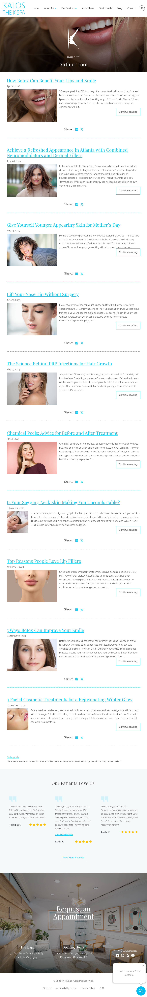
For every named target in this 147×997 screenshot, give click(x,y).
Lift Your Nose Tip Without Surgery (43, 294)
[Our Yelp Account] (128, 955)
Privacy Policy (88, 988)
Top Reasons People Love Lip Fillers (44, 561)
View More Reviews (73, 857)
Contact (131, 8)
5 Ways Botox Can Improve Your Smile (45, 630)
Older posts (13, 757)
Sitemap (47, 988)
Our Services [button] (68, 8)
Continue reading (129, 111)
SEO (101, 988)
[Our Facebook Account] (117, 955)
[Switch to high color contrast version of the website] (142, 8)
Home (36, 8)
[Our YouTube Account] (133, 955)
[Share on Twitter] (82, 129)
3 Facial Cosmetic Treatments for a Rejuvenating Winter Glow (70, 699)
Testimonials (105, 8)
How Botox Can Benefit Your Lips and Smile (51, 80)
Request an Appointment (73, 912)
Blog (119, 8)
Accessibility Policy (66, 988)
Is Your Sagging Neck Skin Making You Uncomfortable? (63, 502)
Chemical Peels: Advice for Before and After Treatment (62, 433)
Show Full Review (64, 834)
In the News (88, 8)
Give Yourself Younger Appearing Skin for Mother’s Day (63, 225)
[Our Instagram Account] (122, 955)
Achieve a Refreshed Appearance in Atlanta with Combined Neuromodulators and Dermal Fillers (67, 152)
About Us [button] (49, 8)
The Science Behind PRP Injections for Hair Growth (59, 363)
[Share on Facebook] (77, 129)
